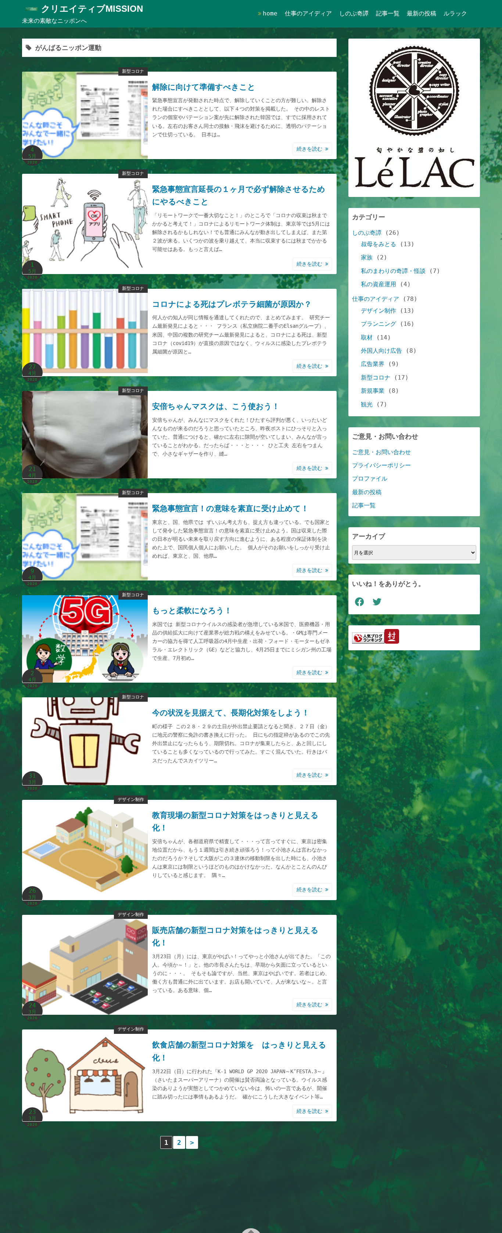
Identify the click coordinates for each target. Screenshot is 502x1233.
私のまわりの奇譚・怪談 (393, 270)
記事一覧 (387, 13)
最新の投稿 (421, 13)
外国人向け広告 (381, 350)
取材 (367, 337)
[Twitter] (377, 601)
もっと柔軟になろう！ (192, 610)
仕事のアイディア (308, 13)
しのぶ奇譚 (354, 13)
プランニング (378, 323)
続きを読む (311, 149)
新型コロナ (133, 71)
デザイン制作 (131, 799)
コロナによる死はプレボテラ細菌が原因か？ (232, 304)
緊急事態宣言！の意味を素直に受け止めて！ (230, 508)
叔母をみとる (378, 244)
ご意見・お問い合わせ (381, 452)
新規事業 (372, 390)
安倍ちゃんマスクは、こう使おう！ (216, 406)
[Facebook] (359, 601)
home (270, 13)
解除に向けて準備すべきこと (203, 87)
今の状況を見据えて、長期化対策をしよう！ (230, 712)
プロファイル (369, 478)
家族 (367, 257)
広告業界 (372, 363)
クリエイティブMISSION (92, 9)
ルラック (455, 13)
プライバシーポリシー (381, 465)
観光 (367, 404)
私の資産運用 (378, 284)
